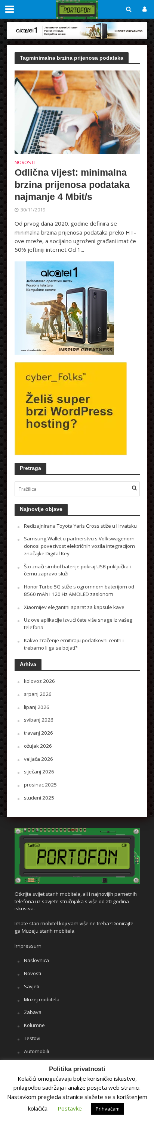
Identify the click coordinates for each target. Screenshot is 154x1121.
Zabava (32, 1012)
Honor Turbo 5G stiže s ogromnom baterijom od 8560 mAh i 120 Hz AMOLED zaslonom (79, 590)
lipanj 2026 (36, 707)
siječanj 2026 (39, 771)
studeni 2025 (39, 797)
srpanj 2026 (38, 694)
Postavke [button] (70, 1108)
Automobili (36, 1051)
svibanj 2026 (38, 719)
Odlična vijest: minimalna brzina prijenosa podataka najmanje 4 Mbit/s (72, 184)
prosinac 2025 (40, 784)
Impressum (28, 945)
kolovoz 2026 (39, 681)
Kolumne (34, 1025)
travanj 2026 (38, 732)
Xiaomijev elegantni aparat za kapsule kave (74, 607)
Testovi (32, 1038)
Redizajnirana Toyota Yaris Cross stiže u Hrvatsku (80, 525)
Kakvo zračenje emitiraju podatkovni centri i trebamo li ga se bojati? (74, 644)
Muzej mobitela (41, 999)
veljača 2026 (38, 759)
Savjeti (31, 986)
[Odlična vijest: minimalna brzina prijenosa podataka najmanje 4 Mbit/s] (77, 111)
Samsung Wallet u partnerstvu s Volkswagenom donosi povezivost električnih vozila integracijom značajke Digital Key (79, 546)
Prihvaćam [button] (108, 1108)
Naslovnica (36, 960)
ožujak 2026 (38, 745)
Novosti (25, 163)
